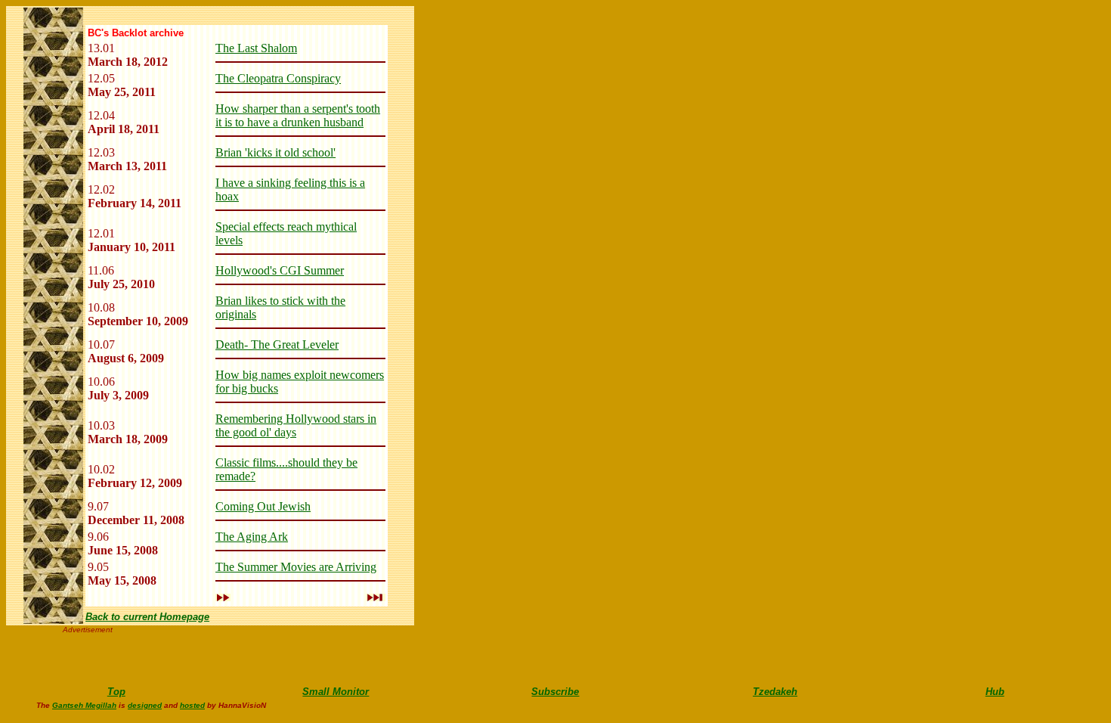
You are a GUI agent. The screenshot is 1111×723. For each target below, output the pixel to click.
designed (145, 705)
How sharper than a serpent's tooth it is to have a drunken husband (297, 115)
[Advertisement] (205, 656)
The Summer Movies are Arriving (295, 566)
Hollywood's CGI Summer (279, 270)
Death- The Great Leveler (277, 344)
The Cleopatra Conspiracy (278, 78)
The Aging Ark (251, 536)
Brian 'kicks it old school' (275, 152)
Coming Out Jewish (263, 506)
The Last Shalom (256, 48)
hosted (192, 705)
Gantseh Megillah (84, 705)
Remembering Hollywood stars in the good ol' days (295, 425)
